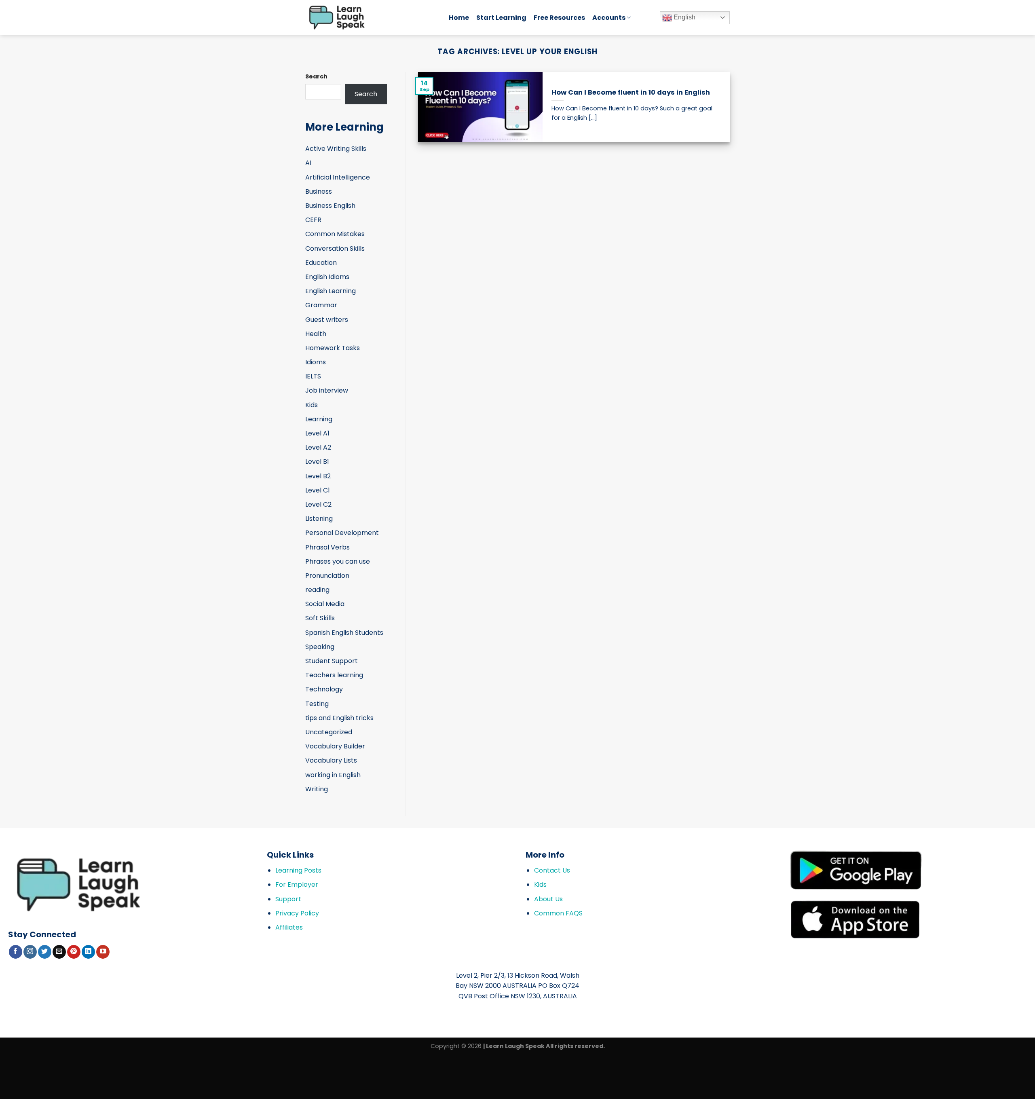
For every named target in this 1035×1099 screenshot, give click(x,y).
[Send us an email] (59, 952)
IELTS (313, 376)
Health (315, 333)
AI (308, 162)
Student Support (331, 661)
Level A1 (317, 433)
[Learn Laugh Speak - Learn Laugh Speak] (371, 17)
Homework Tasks (332, 348)
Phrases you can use (337, 561)
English (683, 17)
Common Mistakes (335, 234)
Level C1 (317, 490)
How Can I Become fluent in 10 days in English (630, 92)
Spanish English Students (344, 632)
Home (459, 17)
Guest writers (326, 319)
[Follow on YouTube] (103, 952)
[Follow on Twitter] (44, 952)
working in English (333, 775)
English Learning (330, 291)
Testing (317, 703)
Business (318, 191)
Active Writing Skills (335, 148)
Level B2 (318, 476)
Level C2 (318, 504)
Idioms (315, 362)
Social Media (324, 604)
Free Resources (559, 17)
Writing (316, 789)
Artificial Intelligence (337, 177)
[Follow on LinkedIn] (88, 952)
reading (317, 589)
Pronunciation (327, 575)
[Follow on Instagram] (30, 952)
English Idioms (327, 276)
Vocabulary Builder (335, 746)
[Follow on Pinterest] (73, 952)
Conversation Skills (335, 248)
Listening (319, 518)
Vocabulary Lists (331, 760)
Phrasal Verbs (327, 547)
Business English (330, 205)
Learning (318, 419)
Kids (311, 405)
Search (316, 76)
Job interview (326, 390)
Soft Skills (320, 618)
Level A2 (318, 447)
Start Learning (501, 17)
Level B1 (317, 461)
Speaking (319, 646)
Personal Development (342, 532)
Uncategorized (328, 732)
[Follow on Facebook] (15, 952)
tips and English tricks (339, 718)
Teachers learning (334, 675)
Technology (324, 689)
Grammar (321, 305)
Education (321, 262)
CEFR (313, 219)
